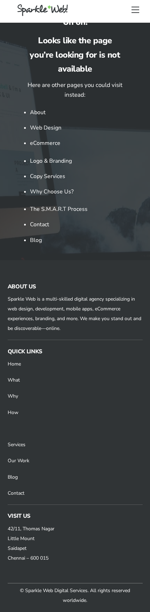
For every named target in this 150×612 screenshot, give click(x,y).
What (14, 380)
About (38, 112)
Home (14, 364)
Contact (39, 224)
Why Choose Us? (52, 192)
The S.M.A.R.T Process (59, 209)
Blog (36, 240)
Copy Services (47, 176)
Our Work (18, 460)
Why (13, 396)
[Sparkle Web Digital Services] (43, 13)
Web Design (45, 128)
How (13, 412)
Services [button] (16, 444)
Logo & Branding (51, 161)
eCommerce (45, 143)
